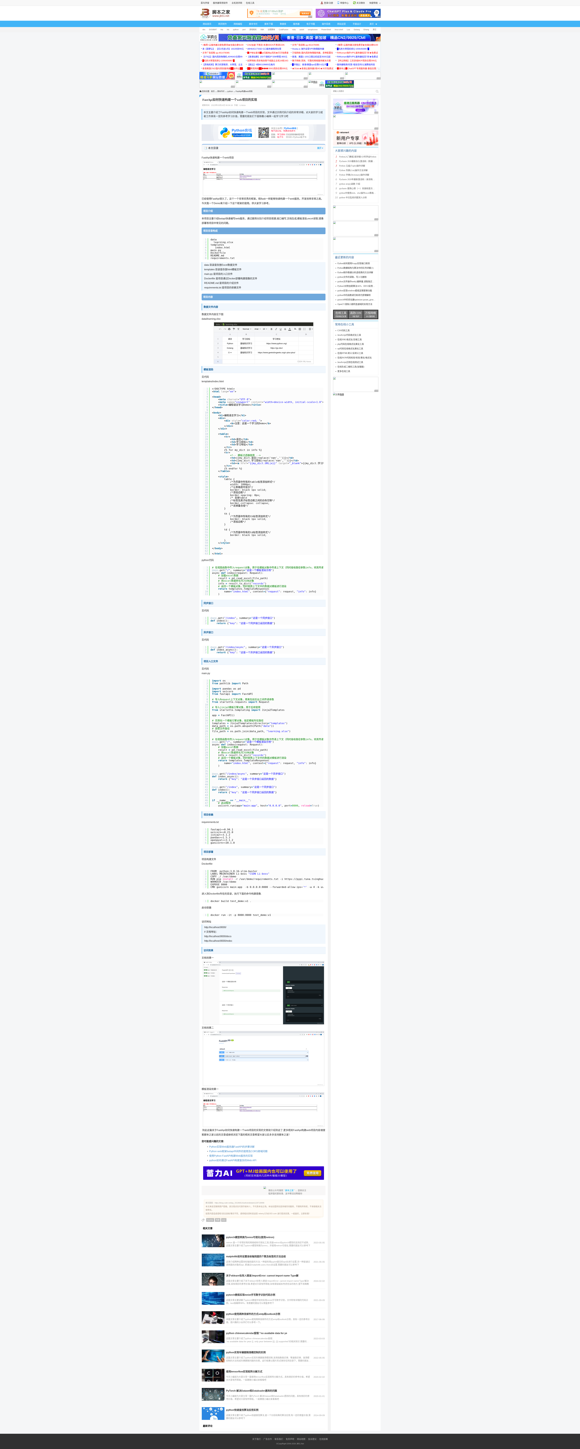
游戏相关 (253, 30)
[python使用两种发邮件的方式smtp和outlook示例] (213, 1317)
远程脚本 (271, 30)
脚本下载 (268, 24)
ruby (294, 30)
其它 (374, 30)
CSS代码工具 (343, 330)
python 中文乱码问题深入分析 (353, 197)
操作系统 (326, 24)
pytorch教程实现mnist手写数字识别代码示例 (250, 1295)
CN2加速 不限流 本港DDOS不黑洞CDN (265, 45)
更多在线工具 (343, 371)
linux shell (339, 30)
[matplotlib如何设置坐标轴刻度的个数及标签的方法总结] (213, 1260)
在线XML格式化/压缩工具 (349, 339)
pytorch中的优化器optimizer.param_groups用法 (358, 300)
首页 (213, 91)
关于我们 (256, 1439)
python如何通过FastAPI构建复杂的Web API (232, 1160)
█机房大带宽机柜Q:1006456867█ (353, 49)
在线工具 (250, 3)
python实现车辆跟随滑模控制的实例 (246, 1352)
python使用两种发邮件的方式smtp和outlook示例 (253, 1314)
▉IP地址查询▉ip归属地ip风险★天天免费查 (267, 53)
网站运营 (341, 24)
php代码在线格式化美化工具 (350, 344)
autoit (302, 30)
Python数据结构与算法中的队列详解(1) (355, 268)
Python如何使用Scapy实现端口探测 (353, 263)
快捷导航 (373, 3)
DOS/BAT (213, 30)
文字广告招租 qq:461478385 (305, 45)
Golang (357, 30)
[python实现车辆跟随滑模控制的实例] (213, 1355)
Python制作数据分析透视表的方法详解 (355, 272)
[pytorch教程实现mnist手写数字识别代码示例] (213, 1298)
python (236, 30)
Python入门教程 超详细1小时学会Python (357, 157)
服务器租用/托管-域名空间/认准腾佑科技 (356, 64)
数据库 (283, 24)
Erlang (366, 30)
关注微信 (360, 3)
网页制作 (222, 24)
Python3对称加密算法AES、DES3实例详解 (357, 286)
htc (228, 30)
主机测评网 (237, 3)
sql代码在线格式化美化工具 (350, 348)
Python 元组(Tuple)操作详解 (352, 166)
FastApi (210, 1220)
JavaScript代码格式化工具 (349, 335)
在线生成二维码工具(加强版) (350, 367)
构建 (217, 1220)
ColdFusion (283, 30)
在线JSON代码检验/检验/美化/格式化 (354, 358)
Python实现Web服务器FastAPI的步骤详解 (232, 1146)
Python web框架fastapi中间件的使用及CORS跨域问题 (238, 1151)
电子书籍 (310, 24)
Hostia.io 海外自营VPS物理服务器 (308, 49)
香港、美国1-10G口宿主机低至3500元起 (311, 56)
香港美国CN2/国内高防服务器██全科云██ (222, 68)
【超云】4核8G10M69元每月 (261, 64)
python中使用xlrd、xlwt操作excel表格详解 (358, 193)
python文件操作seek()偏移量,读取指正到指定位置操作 (362, 281)
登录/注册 (328, 3)
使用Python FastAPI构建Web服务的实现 (231, 1156)
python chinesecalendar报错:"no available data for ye (256, 1333)
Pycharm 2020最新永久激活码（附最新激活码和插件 (363, 161)
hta (222, 30)
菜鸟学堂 (205, 3)
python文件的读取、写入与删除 (352, 277)
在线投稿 (323, 1439)
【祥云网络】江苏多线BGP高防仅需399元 (357, 60)
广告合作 (267, 1439)
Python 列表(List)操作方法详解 (353, 170)
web (224, 1220)
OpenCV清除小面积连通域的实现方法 (354, 304)
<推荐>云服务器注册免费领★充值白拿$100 (222, 45)
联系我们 (279, 1439)
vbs (203, 30)
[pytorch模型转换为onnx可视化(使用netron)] (213, 1240)
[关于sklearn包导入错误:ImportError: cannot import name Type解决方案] (213, 1279)
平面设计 (357, 24)
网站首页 (207, 24)
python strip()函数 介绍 (349, 184)
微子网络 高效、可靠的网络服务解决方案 (311, 60)
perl (244, 30)
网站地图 (301, 1439)
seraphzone (313, 30)
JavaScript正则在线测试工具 (350, 362)
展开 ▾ (320, 148)
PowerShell (326, 30)
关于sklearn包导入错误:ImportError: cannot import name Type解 (262, 1275)
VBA (262, 30)
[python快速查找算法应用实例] (213, 1413)
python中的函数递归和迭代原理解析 (354, 295)
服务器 (296, 24)
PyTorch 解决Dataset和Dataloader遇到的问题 (251, 1390)
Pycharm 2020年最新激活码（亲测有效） (358, 179)
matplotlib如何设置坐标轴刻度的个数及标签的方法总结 (256, 1256)
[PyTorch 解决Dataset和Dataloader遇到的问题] (213, 1394)
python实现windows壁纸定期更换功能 (354, 290)
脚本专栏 (253, 24)
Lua (348, 30)
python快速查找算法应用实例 (242, 1410)
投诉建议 (312, 1439)
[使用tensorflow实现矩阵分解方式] (213, 1375)
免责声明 (290, 1439)
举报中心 (344, 3)
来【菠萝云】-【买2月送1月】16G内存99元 (223, 49)
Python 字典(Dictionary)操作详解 (354, 175)
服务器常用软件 (220, 3)
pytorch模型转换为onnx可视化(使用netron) (250, 1237)
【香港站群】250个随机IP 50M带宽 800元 (267, 56)
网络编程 (238, 24)
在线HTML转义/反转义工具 (350, 353)
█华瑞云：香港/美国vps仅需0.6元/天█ (310, 64)
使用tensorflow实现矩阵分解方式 (244, 1371)
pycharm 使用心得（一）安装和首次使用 (358, 188)
